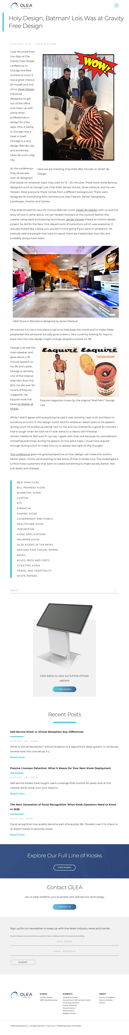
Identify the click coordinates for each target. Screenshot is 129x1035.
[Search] (115, 590)
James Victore (74, 219)
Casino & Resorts (70, 1005)
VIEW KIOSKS (64, 689)
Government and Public (35, 518)
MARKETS (68, 994)
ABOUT (102, 994)
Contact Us (64, 907)
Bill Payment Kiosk (31, 487)
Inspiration (44, 44)
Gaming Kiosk (27, 513)
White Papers (27, 575)
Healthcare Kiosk (30, 523)
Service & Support (106, 997)
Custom (16, 44)
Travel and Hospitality (34, 570)
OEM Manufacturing (48, 1000)
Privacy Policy (50, 1026)
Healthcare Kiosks (70, 997)
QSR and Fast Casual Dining (38, 549)
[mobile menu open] (116, 6)
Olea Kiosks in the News (35, 544)
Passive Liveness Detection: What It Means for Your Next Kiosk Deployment (60, 768)
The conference (20, 454)
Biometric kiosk (29, 492)
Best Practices (28, 482)
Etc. (28, 44)
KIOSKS (43, 994)
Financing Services (71, 1003)
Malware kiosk (28, 539)
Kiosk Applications (31, 534)
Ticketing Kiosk (28, 565)
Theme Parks (68, 1011)
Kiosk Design (26, 89)
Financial (24, 508)
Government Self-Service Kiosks (76, 1000)
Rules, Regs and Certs (33, 560)
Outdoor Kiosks (69, 1013)
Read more (17, 757)
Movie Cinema (69, 1008)
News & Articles (105, 1000)
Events (102, 1003)
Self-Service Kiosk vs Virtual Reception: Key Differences (47, 731)
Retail (21, 555)
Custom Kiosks (46, 997)
